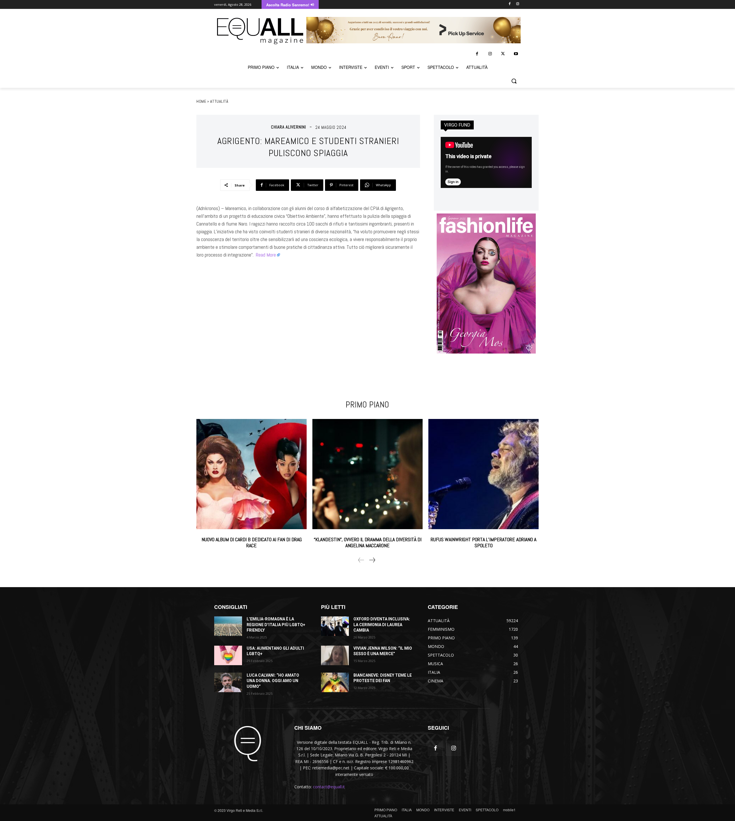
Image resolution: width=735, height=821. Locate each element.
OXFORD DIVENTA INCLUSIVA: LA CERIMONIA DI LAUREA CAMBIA (381, 624)
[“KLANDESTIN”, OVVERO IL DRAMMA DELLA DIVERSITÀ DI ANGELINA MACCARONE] (367, 474)
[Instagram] (517, 4)
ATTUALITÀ (219, 101)
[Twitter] (503, 54)
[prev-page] (361, 560)
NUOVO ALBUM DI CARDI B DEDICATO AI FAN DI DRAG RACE (252, 542)
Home (201, 101)
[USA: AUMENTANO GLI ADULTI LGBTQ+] (228, 655)
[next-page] (372, 560)
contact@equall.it (329, 786)
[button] (514, 81)
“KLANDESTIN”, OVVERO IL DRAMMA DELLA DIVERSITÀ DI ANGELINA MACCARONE (367, 542)
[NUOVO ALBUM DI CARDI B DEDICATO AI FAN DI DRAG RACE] (251, 474)
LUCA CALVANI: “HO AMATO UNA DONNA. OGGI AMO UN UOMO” (273, 681)
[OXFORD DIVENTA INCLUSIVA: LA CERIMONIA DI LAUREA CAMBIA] (335, 626)
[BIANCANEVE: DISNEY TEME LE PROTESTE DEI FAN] (335, 682)
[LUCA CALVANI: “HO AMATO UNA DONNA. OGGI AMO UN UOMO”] (228, 682)
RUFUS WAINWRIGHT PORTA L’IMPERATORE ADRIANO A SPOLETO (483, 542)
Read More (266, 254)
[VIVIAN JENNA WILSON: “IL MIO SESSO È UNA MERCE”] (335, 655)
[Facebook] (509, 4)
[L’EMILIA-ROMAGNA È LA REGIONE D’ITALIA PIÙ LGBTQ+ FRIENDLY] (228, 626)
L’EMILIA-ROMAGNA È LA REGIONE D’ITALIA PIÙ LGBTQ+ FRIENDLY (276, 624)
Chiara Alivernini (288, 127)
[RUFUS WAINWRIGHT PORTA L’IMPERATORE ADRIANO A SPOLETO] (483, 474)
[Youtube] (516, 54)
